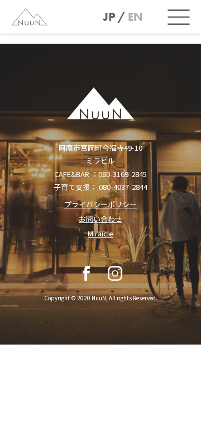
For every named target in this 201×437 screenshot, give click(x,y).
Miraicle (100, 233)
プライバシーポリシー (100, 204)
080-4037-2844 (123, 187)
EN (135, 17)
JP (109, 17)
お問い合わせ (100, 218)
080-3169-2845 (122, 174)
